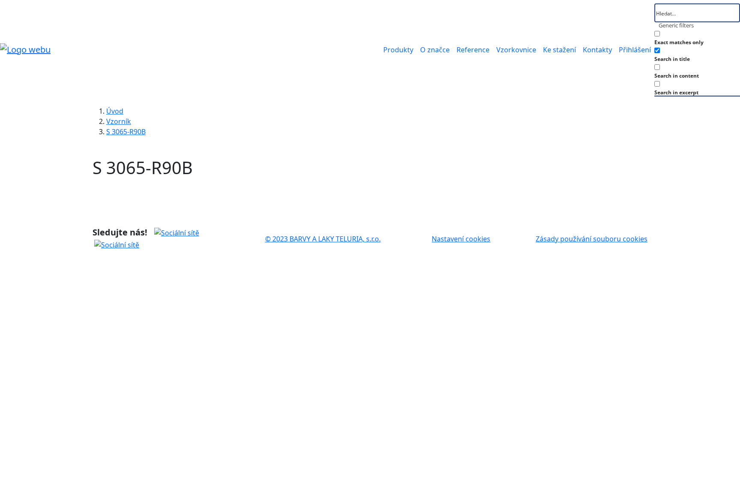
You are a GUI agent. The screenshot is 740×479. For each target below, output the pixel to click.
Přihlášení (635, 49)
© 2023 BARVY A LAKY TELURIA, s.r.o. (323, 239)
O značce (435, 49)
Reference (473, 49)
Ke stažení (559, 49)
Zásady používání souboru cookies (592, 239)
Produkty (398, 49)
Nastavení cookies (461, 239)
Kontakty (597, 49)
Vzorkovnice (516, 49)
